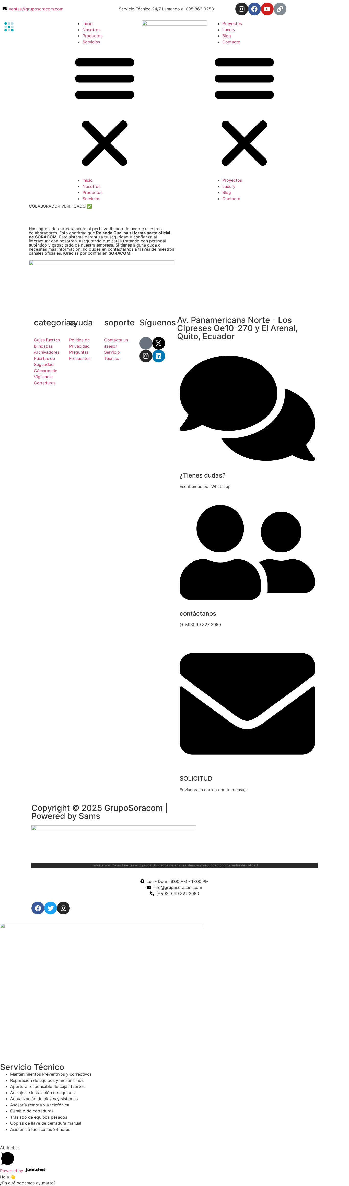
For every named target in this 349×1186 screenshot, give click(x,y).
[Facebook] (254, 9)
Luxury (228, 29)
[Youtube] (267, 9)
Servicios (91, 41)
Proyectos (232, 23)
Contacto (231, 41)
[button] (104, 111)
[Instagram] (241, 9)
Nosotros (91, 29)
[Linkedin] (158, 356)
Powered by (12, 1170)
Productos (92, 35)
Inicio (88, 23)
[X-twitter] (158, 343)
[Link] (280, 9)
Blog (226, 35)
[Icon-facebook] (145, 343)
